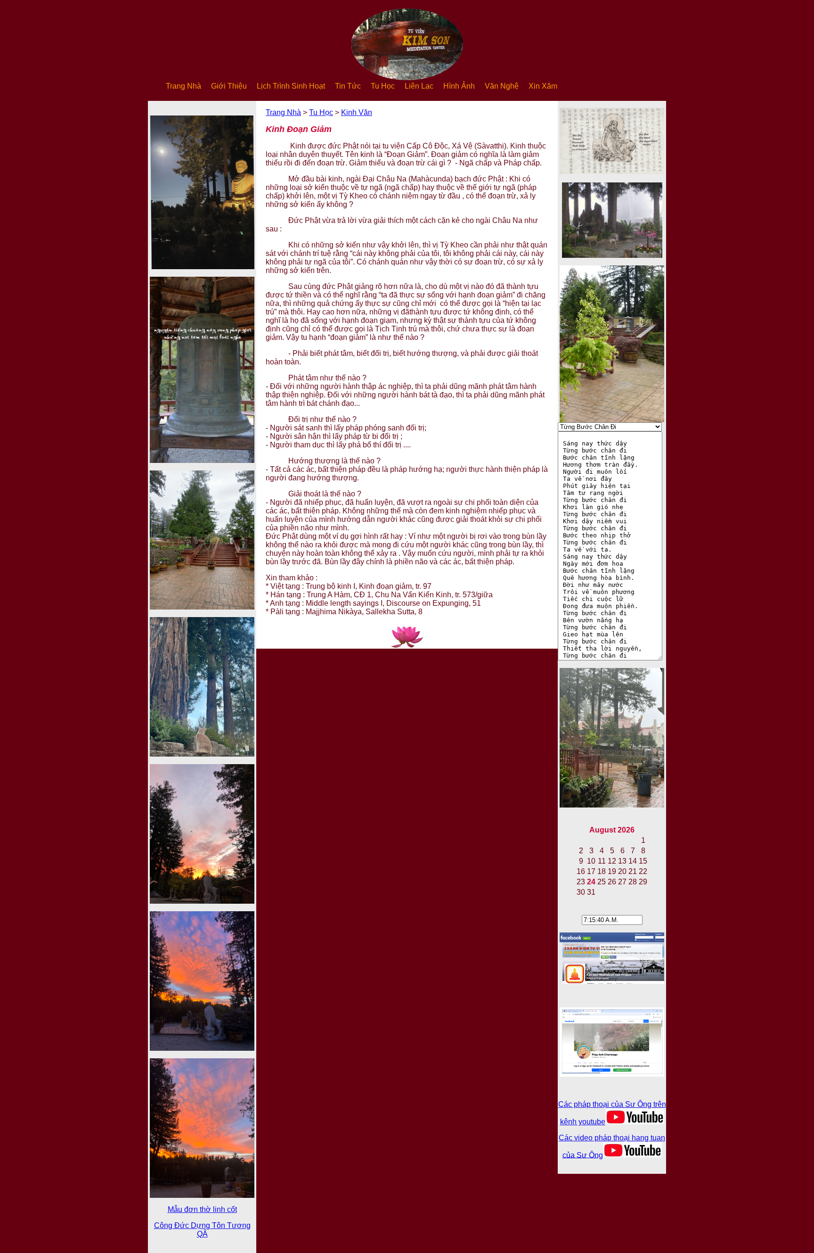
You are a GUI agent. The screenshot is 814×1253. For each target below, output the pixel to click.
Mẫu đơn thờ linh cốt (202, 1209)
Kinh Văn (356, 112)
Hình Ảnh (459, 86)
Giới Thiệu (229, 86)
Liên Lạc (419, 86)
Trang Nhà (183, 86)
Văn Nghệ (502, 86)
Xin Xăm (543, 86)
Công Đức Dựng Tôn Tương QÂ (202, 1229)
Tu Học (383, 86)
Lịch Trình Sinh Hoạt (291, 86)
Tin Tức (348, 86)
